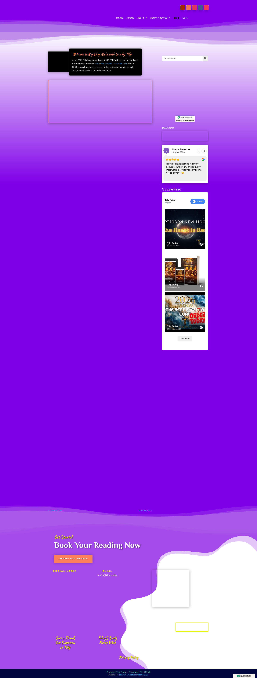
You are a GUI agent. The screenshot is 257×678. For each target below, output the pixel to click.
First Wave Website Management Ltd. (133, 675)
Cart (185, 18)
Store (140, 18)
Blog (176, 18)
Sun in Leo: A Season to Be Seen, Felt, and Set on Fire (85, 207)
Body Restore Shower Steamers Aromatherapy (81, 169)
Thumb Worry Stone (64, 132)
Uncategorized (67, 137)
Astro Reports (158, 18)
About (130, 18)
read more (56, 151)
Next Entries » (145, 510)
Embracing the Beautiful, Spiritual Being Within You (84, 244)
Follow (200, 201)
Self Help (65, 174)
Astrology (65, 212)
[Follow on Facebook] (200, 7)
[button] (204, 151)
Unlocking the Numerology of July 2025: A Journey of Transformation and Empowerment (98, 474)
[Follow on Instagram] (194, 7)
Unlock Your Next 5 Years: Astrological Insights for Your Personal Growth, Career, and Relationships (98, 321)
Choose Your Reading (73, 558)
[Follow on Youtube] (182, 7)
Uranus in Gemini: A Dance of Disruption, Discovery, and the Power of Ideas (99, 397)
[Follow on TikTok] (206, 7)
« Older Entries (55, 510)
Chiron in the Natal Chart (67, 360)
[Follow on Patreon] (188, 7)
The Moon (73, 287)
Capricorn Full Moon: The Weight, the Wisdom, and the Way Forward (95, 282)
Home (119, 18)
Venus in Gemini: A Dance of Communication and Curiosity (88, 435)
